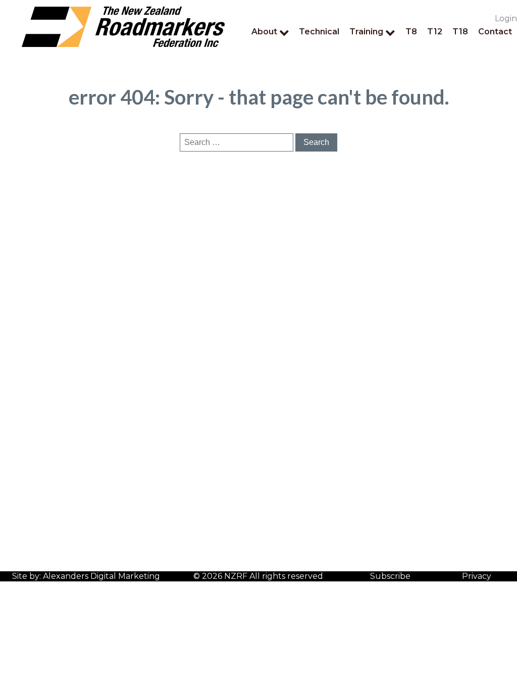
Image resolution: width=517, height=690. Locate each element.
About (264, 31)
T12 (434, 31)
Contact (495, 31)
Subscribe (390, 576)
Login (506, 18)
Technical (319, 31)
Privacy (476, 576)
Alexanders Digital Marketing (101, 576)
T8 (411, 31)
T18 (460, 31)
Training (366, 31)
